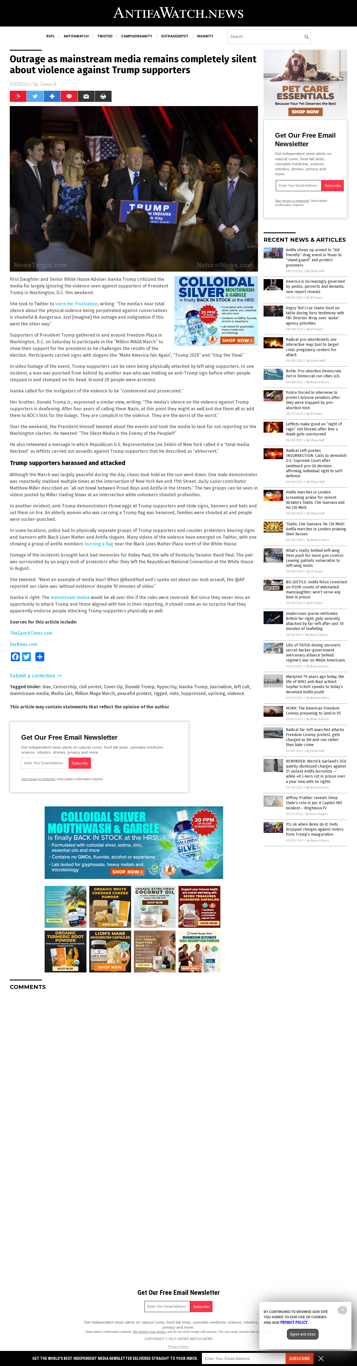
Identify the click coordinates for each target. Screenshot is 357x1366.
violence (235, 693)
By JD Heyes (314, 297)
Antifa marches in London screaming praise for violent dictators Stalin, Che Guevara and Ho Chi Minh (315, 500)
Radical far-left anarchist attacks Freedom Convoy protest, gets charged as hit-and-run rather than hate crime (315, 737)
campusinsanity (136, 36)
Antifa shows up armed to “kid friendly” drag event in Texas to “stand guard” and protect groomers (314, 258)
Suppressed (193, 693)
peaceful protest (134, 693)
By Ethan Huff (315, 271)
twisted (104, 36)
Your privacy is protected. (38, 779)
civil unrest (90, 686)
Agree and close (302, 1334)
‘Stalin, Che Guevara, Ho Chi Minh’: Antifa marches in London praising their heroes (316, 529)
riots (174, 693)
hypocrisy (167, 686)
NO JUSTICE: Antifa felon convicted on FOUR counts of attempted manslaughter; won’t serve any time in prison (316, 590)
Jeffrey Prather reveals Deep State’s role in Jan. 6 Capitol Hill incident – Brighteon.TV (314, 802)
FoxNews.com (23, 644)
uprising (216, 693)
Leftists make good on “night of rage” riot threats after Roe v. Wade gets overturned (314, 429)
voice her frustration (76, 303)
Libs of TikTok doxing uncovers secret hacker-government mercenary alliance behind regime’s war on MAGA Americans (315, 653)
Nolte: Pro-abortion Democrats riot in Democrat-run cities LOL (313, 373)
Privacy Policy (178, 1347)
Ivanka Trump (193, 686)
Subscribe (299, 1358)
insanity (205, 36)
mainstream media (70, 597)
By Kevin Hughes (317, 814)
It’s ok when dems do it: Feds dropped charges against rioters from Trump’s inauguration (315, 829)
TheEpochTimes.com (31, 633)
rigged (160, 693)
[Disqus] (134, 1064)
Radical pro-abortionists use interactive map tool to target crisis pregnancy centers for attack (312, 347)
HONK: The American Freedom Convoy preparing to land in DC (313, 711)
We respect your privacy (150, 1331)
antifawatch (76, 36)
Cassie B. (48, 84)
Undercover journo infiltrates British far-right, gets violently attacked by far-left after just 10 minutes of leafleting (315, 621)
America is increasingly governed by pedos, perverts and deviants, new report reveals (315, 286)
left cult (242, 686)
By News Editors (318, 382)
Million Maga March (95, 693)
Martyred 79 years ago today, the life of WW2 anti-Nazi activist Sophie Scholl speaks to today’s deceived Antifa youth (315, 684)
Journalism (221, 686)
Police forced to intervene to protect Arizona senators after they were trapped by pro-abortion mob (313, 400)
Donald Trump (140, 686)
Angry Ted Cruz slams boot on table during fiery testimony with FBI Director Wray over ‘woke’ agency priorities (315, 316)
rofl (50, 36)
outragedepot (174, 36)
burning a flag (99, 544)
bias (46, 686)
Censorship (65, 686)
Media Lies (62, 693)
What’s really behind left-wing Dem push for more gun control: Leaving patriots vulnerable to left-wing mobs (315, 558)
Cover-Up (113, 686)
